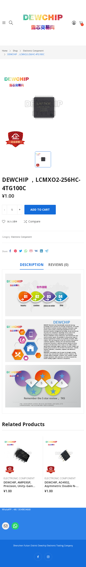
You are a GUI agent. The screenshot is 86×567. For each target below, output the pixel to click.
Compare (34, 221)
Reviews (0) (58, 264)
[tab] (32, 265)
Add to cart (40, 209)
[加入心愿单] (41, 440)
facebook (38, 557)
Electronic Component (21, 236)
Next (81, 465)
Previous (5, 465)
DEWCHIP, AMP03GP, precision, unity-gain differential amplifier (18, 485)
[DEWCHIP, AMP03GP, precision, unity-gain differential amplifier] (23, 455)
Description (32, 264)
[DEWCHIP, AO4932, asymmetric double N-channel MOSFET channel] (64, 455)
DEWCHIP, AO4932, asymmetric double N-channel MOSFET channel (62, 485)
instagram (48, 557)
